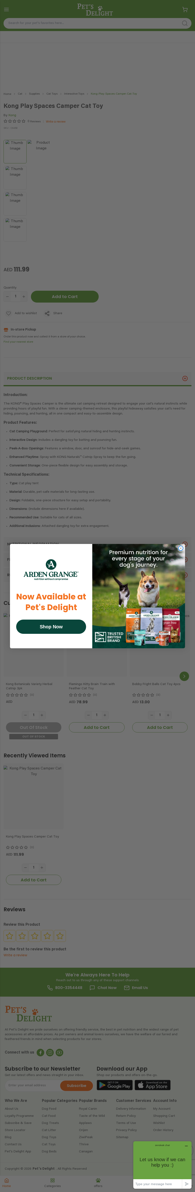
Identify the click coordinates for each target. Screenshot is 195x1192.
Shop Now (51, 626)
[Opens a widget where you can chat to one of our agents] (162, 1164)
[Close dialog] (180, 548)
